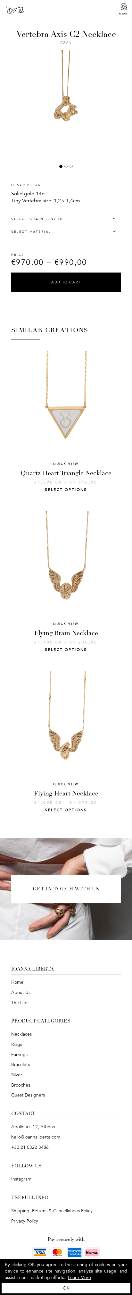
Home (17, 982)
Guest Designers (28, 1095)
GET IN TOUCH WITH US (66, 889)
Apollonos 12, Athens (33, 1127)
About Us (20, 992)
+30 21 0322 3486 (30, 1147)
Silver (16, 1075)
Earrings (19, 1054)
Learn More (79, 1277)
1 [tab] (60, 166)
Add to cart (66, 282)
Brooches (20, 1085)
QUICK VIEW (66, 464)
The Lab (19, 1002)
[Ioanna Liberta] (15, 9)
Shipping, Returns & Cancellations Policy (52, 1211)
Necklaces (21, 1034)
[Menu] (124, 7)
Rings (16, 1044)
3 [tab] (71, 166)
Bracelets (20, 1064)
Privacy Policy (24, 1221)
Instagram (21, 1179)
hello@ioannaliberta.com (35, 1137)
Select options (66, 489)
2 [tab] (66, 166)
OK (66, 1288)
